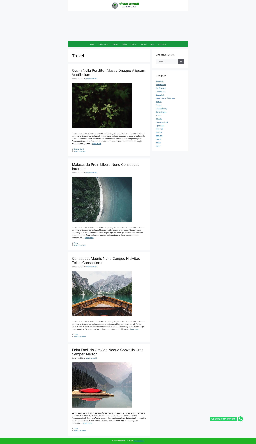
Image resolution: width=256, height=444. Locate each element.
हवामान (158, 146)
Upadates (115, 44)
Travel (82, 149)
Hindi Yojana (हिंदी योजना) (165, 98)
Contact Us (160, 92)
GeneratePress (139, 441)
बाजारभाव (159, 132)
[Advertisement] (128, 26)
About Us (160, 81)
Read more (96, 144)
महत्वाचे (152, 44)
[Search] (181, 61)
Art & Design (161, 88)
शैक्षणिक (124, 44)
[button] (240, 419)
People (159, 105)
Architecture (161, 85)
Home (92, 44)
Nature (76, 149)
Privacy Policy (161, 109)
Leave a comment (80, 151)
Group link (162, 44)
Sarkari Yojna (103, 44)
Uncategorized (162, 122)
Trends (159, 119)
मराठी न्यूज (133, 44)
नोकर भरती (143, 44)
